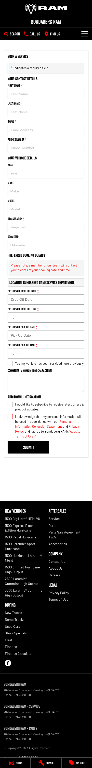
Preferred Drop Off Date (23, 291)
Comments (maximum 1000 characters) (30, 371)
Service (54, 519)
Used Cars (12, 626)
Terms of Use (58, 599)
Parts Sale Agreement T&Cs (64, 534)
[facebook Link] (8, 663)
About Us (56, 568)
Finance (11, 646)
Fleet (8, 640)
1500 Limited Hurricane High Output (22, 569)
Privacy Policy (59, 593)
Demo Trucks (15, 619)
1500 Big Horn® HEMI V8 (22, 519)
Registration (16, 219)
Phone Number (17, 139)
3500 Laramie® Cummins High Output (23, 592)
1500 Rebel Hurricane (20, 537)
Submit (28, 447)
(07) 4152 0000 (22, 694)
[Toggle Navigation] (84, 34)
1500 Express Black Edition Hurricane (19, 528)
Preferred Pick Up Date (22, 327)
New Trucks (13, 613)
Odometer (13, 237)
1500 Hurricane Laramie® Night (23, 558)
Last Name (15, 104)
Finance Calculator (19, 653)
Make (11, 183)
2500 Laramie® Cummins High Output (22, 581)
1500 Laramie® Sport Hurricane (20, 546)
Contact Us (57, 561)
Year (10, 165)
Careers (54, 575)
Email (12, 122)
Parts (52, 525)
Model (11, 201)
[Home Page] (46, 8)
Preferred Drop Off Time (23, 309)
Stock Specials (16, 633)
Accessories (58, 544)
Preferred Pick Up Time (22, 345)
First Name (15, 86)
